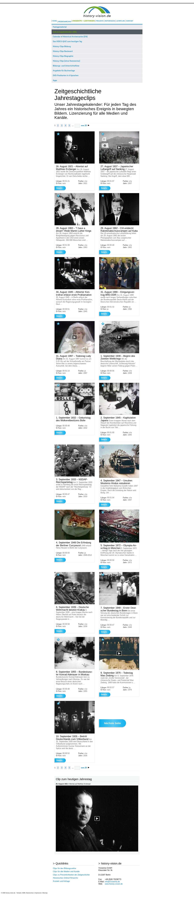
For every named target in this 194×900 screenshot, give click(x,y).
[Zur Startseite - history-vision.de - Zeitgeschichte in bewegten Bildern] (97, 18)
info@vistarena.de (112, 882)
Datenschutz (30, 893)
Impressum (38, 893)
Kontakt (19, 893)
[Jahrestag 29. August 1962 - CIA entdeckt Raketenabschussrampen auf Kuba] (119, 225)
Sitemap (45, 893)
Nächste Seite (112, 723)
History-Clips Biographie (63, 56)
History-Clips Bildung (62, 46)
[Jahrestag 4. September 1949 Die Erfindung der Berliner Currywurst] (75, 539)
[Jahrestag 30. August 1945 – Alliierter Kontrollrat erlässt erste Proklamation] (75, 289)
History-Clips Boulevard (63, 51)
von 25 (84, 125)
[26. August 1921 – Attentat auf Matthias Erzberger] (97, 851)
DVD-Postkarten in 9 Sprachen (66, 75)
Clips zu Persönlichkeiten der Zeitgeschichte (71, 875)
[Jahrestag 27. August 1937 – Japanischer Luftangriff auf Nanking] (119, 163)
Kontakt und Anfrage (61, 881)
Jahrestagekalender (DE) (65, 32)
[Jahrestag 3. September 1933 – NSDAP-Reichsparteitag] (75, 476)
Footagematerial (60, 27)
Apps (55, 80)
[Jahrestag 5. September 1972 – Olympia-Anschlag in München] (119, 542)
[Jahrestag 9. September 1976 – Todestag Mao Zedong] (119, 669)
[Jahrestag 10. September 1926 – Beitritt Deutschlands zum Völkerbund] (75, 733)
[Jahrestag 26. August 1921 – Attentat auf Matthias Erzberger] (75, 163)
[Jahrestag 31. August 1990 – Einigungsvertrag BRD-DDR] (119, 289)
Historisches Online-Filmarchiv (65, 878)
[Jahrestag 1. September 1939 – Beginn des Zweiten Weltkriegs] (119, 353)
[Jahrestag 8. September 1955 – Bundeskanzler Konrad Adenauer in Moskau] (75, 668)
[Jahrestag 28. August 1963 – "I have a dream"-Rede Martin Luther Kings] (75, 225)
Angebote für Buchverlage (64, 70)
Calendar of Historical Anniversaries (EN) (70, 36)
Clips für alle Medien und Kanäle (66, 871)
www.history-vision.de (114, 884)
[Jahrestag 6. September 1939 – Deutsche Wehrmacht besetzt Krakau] (75, 604)
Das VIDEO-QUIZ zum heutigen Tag (67, 41)
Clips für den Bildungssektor (64, 868)
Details (59, 188)
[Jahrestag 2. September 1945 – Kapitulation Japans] (119, 414)
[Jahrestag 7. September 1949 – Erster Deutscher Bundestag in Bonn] (119, 604)
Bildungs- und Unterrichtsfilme (66, 66)
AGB (23, 893)
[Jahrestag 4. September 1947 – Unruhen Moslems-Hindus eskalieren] (119, 477)
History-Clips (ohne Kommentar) (66, 61)
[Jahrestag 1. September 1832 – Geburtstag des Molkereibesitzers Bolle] (75, 414)
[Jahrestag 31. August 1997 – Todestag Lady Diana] (75, 353)
